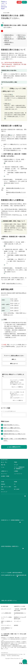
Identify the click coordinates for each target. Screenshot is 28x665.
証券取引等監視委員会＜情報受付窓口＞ (10, 546)
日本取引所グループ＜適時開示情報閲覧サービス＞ (12, 520)
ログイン (24, 2)
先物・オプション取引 (6, 486)
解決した (14, 359)
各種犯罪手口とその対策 (19, 606)
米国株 (15, 481)
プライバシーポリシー (6, 625)
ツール (2, 467)
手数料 (15, 462)
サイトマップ (4, 491)
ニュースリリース (18, 473)
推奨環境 (16, 625)
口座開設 (19, 2)
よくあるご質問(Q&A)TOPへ (14, 447)
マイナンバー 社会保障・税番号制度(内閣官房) (11, 572)
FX (14, 484)
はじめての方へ (4, 459)
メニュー (24, 662)
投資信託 (3, 484)
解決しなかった (14, 363)
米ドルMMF (16, 489)
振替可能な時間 (22, 38)
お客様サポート (4, 471)
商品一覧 (3, 464)
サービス (16, 464)
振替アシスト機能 (5, 135)
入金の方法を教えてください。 (12, 430)
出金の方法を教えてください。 (14, 283)
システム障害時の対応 (6, 613)
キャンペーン (4, 473)
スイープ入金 (7, 94)
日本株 (2, 481)
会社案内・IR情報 (5, 476)
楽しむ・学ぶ (4, 462)
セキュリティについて (6, 609)
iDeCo (2, 489)
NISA (15, 486)
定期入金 (6, 103)
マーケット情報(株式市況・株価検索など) (19, 468)
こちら (20, 214)
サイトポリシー (17, 621)
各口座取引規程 (4, 606)
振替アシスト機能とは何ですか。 (12, 427)
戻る (3, 22)
